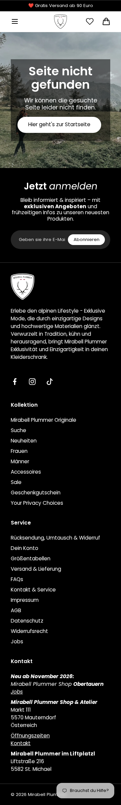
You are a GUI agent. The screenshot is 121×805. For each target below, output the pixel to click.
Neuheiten (24, 440)
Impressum (25, 599)
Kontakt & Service (33, 589)
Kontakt (21, 743)
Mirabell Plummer (47, 794)
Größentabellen (30, 558)
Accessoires (26, 471)
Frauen (19, 451)
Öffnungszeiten (30, 735)
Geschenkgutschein (36, 492)
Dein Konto (24, 548)
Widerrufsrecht (29, 631)
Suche (18, 430)
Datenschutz (27, 620)
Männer (20, 461)
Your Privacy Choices (37, 502)
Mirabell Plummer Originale (43, 419)
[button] (15, 21)
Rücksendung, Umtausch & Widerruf (55, 537)
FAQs (17, 579)
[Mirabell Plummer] (60, 21)
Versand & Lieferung (36, 568)
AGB (16, 610)
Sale (16, 482)
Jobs (17, 641)
